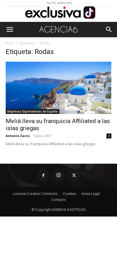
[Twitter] (74, 175)
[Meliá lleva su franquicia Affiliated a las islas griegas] (58, 88)
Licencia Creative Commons (35, 193)
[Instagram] (58, 175)
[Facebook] (43, 175)
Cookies (69, 193)
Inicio (10, 43)
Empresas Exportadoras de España (32, 111)
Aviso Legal (91, 193)
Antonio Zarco (18, 136)
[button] (10, 29)
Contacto (58, 199)
